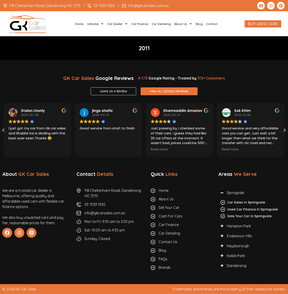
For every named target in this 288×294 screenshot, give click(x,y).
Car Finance (139, 24)
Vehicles (93, 24)
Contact (212, 24)
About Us (180, 24)
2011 (144, 48)
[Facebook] (261, 5)
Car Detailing (161, 24)
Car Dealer (115, 24)
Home (79, 24)
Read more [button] (159, 149)
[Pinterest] (281, 5)
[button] (284, 130)
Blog (199, 24)
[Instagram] (271, 5)
